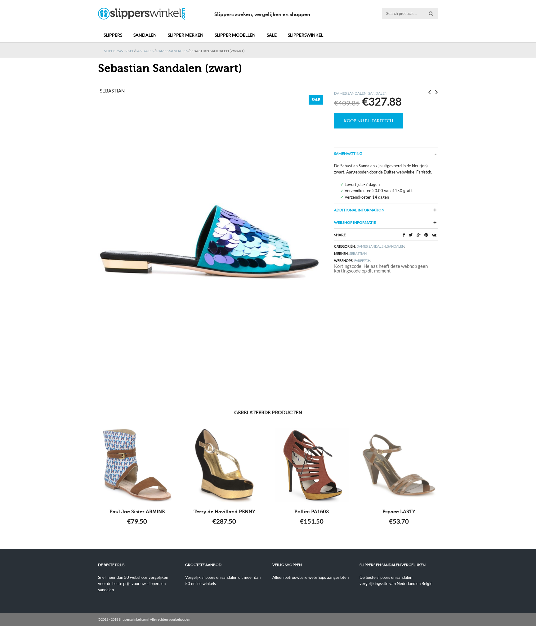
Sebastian (358, 253)
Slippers (113, 35)
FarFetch (362, 261)
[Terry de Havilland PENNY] (224, 465)
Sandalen (145, 35)
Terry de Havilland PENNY (224, 512)
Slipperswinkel (305, 35)
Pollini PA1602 (311, 512)
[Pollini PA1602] (311, 465)
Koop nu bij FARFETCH (368, 120)
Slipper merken (185, 35)
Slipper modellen (235, 35)
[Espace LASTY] (399, 465)
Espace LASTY (398, 512)
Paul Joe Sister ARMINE (137, 512)
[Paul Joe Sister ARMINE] (137, 465)
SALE (272, 35)
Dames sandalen (172, 50)
